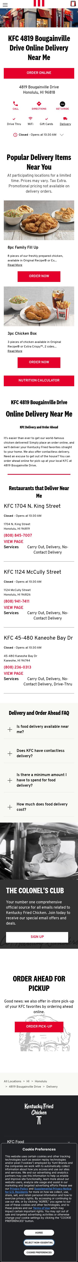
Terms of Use (41, 1208)
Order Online (39, 73)
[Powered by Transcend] (6, 1256)
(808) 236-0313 (17, 667)
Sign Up (37, 937)
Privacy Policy (19, 1188)
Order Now (39, 276)
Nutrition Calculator (39, 380)
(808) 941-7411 (17, 602)
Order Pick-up (39, 1027)
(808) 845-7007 (18, 536)
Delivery (65, 124)
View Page (13, 542)
